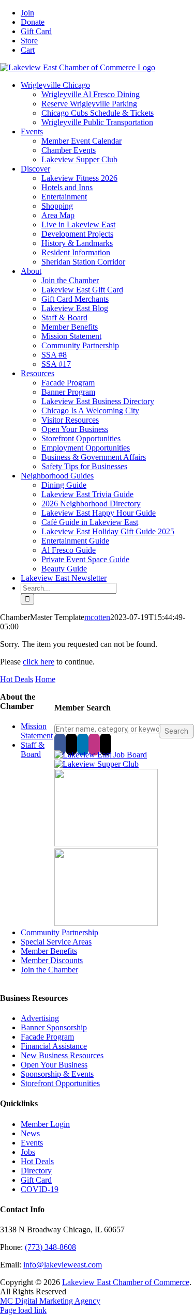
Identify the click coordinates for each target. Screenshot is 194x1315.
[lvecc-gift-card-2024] (106, 923)
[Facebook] (60, 744)
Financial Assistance (54, 1046)
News (30, 1133)
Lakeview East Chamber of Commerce (125, 1282)
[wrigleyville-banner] (106, 843)
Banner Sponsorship (54, 1027)
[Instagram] (94, 744)
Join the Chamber (49, 969)
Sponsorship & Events (57, 1074)
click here (38, 661)
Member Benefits (49, 951)
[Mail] (105, 744)
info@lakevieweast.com (62, 1264)
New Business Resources (62, 1055)
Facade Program (47, 1036)
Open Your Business (54, 1064)
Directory (36, 1170)
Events (32, 1142)
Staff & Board (32, 749)
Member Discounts (52, 960)
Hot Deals (16, 679)
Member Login (45, 1124)
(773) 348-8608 (50, 1247)
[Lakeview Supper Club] (96, 764)
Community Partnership (59, 932)
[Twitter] (71, 744)
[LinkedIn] (82, 744)
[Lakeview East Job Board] (100, 754)
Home (45, 679)
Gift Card (36, 1179)
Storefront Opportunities (60, 1083)
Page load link (23, 1310)
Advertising (40, 1018)
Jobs (28, 1152)
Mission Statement (37, 731)
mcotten (97, 617)
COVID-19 (39, 1189)
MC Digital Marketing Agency (50, 1300)
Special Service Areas (56, 941)
